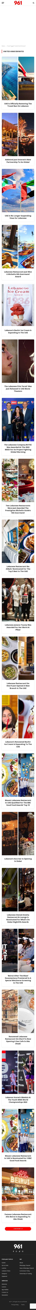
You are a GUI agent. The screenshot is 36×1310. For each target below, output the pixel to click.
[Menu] (3, 3)
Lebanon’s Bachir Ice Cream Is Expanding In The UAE (18, 331)
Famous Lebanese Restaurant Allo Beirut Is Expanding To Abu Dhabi (18, 1216)
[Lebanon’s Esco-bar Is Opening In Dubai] (18, 833)
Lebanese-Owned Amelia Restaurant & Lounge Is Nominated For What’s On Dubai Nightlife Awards (18, 918)
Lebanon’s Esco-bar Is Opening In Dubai (18, 860)
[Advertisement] (18, 25)
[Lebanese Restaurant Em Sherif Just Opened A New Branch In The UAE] (18, 658)
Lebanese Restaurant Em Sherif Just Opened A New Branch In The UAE (18, 685)
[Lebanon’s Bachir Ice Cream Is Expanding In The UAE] (18, 305)
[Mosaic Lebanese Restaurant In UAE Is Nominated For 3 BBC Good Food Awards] (18, 1130)
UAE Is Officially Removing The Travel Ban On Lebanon (18, 104)
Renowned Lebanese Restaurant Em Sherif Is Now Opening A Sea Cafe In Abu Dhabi (18, 1040)
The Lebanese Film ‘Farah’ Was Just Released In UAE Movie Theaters (18, 388)
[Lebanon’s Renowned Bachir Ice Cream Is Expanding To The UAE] (18, 716)
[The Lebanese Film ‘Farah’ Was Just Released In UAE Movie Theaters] (18, 361)
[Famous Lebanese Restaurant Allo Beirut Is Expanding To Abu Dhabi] (18, 1189)
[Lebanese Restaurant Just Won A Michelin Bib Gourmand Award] (18, 246)
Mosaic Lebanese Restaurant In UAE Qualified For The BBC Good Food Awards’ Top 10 (18, 802)
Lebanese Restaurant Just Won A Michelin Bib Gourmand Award (18, 274)
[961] (18, 3)
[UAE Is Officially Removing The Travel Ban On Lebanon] (18, 78)
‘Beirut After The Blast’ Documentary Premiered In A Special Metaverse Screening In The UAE (18, 979)
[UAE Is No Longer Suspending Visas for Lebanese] (18, 190)
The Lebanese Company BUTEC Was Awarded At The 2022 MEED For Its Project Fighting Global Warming (18, 448)
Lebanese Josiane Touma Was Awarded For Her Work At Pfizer (18, 627)
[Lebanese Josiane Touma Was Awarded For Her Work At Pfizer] (18, 599)
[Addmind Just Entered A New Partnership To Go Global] (18, 134)
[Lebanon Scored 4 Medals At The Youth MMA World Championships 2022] (18, 1072)
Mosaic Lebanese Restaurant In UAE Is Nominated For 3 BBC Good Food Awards (18, 1158)
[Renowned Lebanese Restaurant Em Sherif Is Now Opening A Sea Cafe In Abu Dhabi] (18, 1011)
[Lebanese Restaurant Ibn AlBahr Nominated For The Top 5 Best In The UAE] (18, 541)
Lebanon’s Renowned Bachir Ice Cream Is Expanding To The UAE (18, 744)
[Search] (33, 3)
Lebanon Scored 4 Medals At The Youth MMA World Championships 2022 (18, 1099)
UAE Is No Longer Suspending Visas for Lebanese (18, 217)
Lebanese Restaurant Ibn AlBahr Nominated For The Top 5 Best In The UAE (18, 568)
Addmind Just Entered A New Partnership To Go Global (18, 160)
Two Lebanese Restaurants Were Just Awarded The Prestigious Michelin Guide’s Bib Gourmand (18, 509)
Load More (17, 1229)
